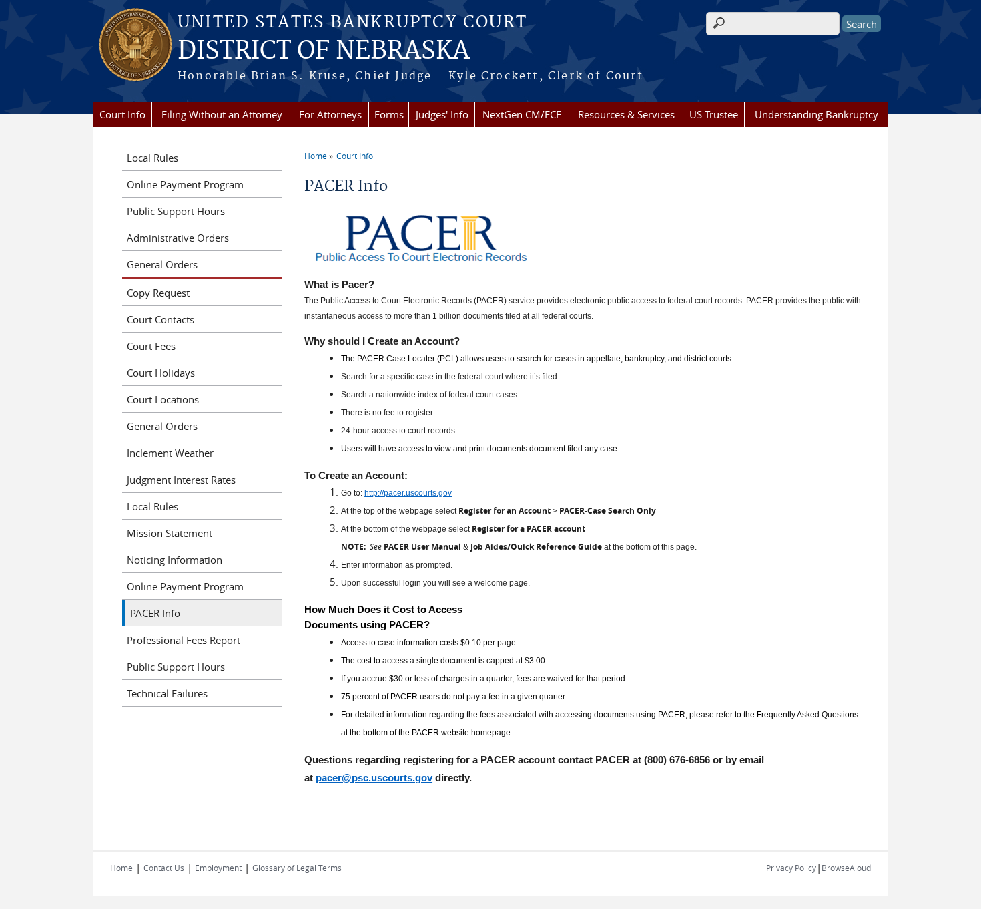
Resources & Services (626, 114)
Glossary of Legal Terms (297, 867)
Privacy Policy (791, 867)
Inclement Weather (170, 453)
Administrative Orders (178, 237)
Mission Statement (169, 533)
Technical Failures (167, 693)
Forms (389, 114)
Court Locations (163, 399)
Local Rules (152, 157)
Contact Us (163, 867)
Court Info (122, 114)
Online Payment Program (185, 184)
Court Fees (151, 346)
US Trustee (713, 114)
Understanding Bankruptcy (816, 114)
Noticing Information (174, 559)
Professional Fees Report (183, 640)
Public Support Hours (176, 211)
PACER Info (155, 613)
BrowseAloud (846, 867)
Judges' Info (442, 114)
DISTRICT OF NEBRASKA (324, 51)
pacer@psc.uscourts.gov (374, 778)
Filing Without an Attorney (221, 114)
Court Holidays (161, 372)
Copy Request (158, 292)
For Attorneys (330, 114)
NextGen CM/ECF (521, 114)
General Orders (162, 264)
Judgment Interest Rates (181, 479)
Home (315, 155)
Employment (218, 867)
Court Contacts (160, 319)
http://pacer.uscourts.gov (408, 493)
